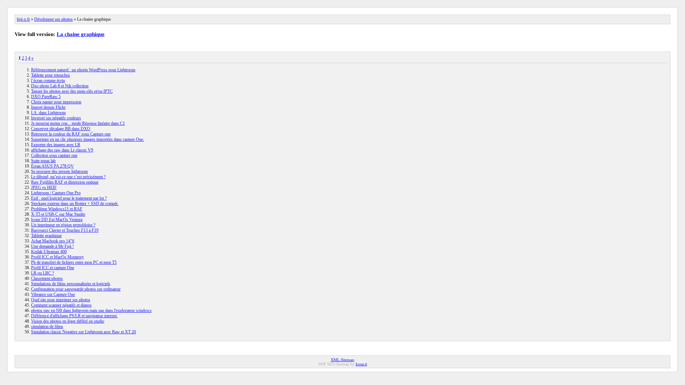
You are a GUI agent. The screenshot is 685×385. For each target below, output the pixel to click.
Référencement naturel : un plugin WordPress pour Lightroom (83, 69)
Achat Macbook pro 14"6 (52, 240)
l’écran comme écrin (48, 80)
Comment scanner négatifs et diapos (61, 305)
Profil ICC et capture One (52, 267)
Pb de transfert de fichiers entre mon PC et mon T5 (74, 262)
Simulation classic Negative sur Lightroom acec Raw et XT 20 (83, 331)
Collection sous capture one (54, 155)
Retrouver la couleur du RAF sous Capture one (71, 134)
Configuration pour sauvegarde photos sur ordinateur (76, 289)
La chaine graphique (81, 34)
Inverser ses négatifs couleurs (56, 117)
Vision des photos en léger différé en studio (67, 321)
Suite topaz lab (43, 160)
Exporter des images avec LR (55, 144)
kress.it (361, 364)
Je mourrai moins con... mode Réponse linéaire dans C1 (78, 123)
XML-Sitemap (342, 360)
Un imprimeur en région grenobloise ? (63, 224)
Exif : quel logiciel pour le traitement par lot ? (69, 198)
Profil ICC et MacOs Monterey (57, 257)
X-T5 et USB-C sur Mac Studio (58, 214)
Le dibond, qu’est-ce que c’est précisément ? (68, 176)
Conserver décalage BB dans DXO (60, 128)
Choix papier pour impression (56, 101)
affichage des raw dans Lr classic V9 (62, 150)
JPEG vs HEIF (44, 187)
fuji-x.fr (23, 19)
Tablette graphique (46, 235)
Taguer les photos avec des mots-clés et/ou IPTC (72, 91)
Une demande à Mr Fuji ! (52, 246)
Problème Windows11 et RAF (56, 208)
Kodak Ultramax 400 (49, 251)
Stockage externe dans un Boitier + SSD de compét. (74, 203)
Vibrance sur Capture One (53, 294)
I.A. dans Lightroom (48, 112)
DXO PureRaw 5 (46, 96)
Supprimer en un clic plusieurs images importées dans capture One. (87, 139)
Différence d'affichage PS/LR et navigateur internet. (74, 315)
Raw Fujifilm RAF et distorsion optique (64, 182)
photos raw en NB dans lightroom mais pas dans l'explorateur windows (91, 310)
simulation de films (47, 326)
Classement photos (47, 278)
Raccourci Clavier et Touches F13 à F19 (64, 230)
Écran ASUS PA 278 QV (52, 166)
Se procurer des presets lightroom (59, 171)
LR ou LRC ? (42, 273)
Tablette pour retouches (50, 75)
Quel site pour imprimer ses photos (60, 299)
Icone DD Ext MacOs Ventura (56, 219)
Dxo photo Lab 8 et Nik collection (59, 85)
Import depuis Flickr (48, 107)
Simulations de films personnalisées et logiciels (70, 283)
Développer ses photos (53, 19)
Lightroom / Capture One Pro (56, 192)
